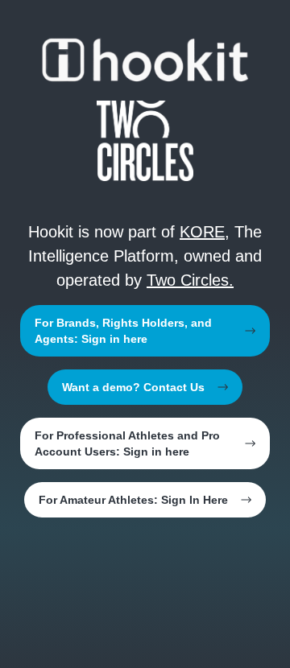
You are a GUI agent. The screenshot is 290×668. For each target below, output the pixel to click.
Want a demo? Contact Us (133, 387)
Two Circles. (190, 280)
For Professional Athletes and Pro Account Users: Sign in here (127, 443)
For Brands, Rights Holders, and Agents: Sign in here (123, 330)
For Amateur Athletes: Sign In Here (133, 499)
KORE (202, 232)
